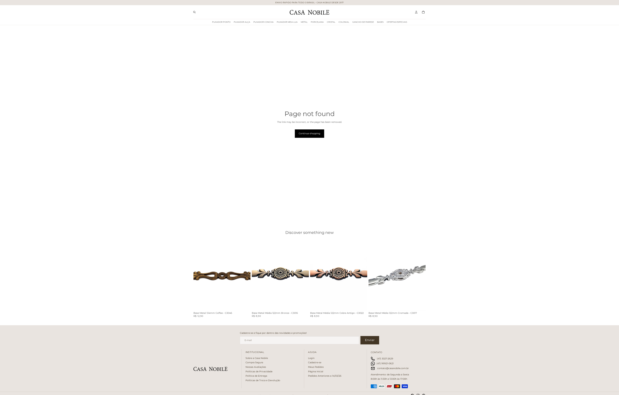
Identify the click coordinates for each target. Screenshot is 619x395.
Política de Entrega (256, 375)
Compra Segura (254, 362)
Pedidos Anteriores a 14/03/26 (324, 375)
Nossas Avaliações (256, 367)
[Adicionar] (245, 305)
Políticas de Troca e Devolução (263, 380)
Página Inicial (315, 371)
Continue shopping (309, 133)
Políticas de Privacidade (259, 371)
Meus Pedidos (316, 367)
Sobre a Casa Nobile (257, 358)
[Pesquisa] (194, 12)
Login (311, 358)
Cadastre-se (314, 362)
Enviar (370, 340)
